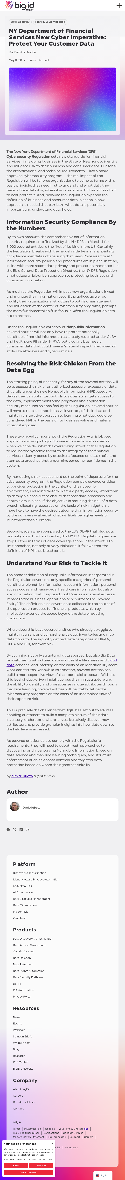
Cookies (50, 1129)
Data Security (20, 22)
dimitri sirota (22, 776)
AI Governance (23, 892)
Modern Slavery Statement (28, 1137)
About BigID (21, 1089)
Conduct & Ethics (73, 1133)
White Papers (21, 1042)
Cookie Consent (23, 951)
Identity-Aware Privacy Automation (36, 879)
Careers (18, 1095)
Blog (16, 1049)
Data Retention (23, 964)
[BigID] (19, 5)
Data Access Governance (29, 945)
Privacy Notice (32, 1129)
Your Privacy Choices (71, 1129)
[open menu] (119, 5)
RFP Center (20, 1062)
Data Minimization (25, 905)
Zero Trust (19, 918)
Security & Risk (22, 885)
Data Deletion (22, 958)
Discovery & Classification (29, 873)
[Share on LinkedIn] (21, 830)
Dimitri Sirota (25, 52)
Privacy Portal (22, 996)
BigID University (23, 1068)
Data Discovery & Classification (33, 938)
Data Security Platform (28, 977)
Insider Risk (20, 911)
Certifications (51, 1133)
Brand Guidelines (24, 1102)
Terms (16, 1129)
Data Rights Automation (28, 971)
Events (17, 1023)
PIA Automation (23, 990)
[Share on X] (14, 830)
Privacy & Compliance (50, 22)
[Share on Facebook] (8, 830)
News (16, 1017)
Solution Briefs (22, 1036)
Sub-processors (57, 1137)
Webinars (19, 1030)
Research (19, 1055)
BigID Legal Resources (26, 1133)
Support (75, 1137)
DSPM (17, 983)
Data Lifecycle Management (31, 898)
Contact (18, 1108)
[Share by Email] (27, 830)
